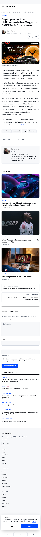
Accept (29, 526)
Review (4, 472)
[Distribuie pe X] (18, 139)
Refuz (11, 526)
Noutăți (9, 12)
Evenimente (5, 503)
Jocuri (3, 458)
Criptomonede (6, 486)
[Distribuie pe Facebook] (13, 139)
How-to (4, 495)
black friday (6, 131)
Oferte (4, 497)
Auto (3, 509)
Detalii (34, 522)
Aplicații (4, 483)
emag (24, 131)
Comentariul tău (7, 320)
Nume (4, 339)
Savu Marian (11, 31)
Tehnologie (5, 455)
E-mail (4, 348)
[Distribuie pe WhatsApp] (23, 139)
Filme (3, 460)
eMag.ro (23, 125)
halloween (32, 131)
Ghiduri (4, 500)
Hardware (5, 477)
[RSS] (8, 443)
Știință (4, 463)
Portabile (4, 475)
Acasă (3, 12)
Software (4, 480)
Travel (3, 506)
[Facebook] (3, 443)
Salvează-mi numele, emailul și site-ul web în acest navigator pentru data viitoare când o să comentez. (20, 360)
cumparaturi (16, 131)
